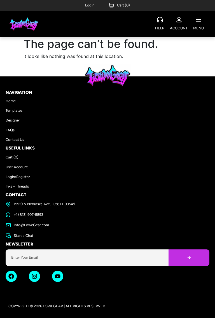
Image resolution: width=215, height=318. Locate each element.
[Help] (159, 20)
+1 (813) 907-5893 (28, 214)
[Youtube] (57, 276)
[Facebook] (11, 276)
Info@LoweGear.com (31, 225)
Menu (198, 28)
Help (159, 28)
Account (179, 28)
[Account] (179, 20)
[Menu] (198, 20)
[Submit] (189, 257)
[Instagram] (34, 276)
